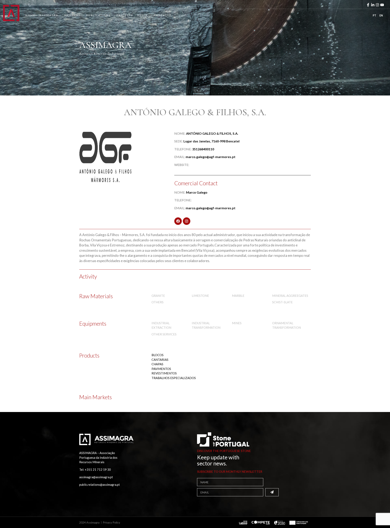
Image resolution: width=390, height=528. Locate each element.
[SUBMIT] (272, 492)
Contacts (162, 15)
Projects (125, 15)
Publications (98, 15)
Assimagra (48, 15)
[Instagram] (377, 5)
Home (30, 15)
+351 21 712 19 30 (98, 469)
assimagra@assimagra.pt (96, 477)
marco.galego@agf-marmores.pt (210, 157)
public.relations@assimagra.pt (99, 484)
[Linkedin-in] (373, 5)
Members (72, 15)
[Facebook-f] (368, 5)
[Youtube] (382, 5)
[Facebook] (178, 221)
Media (142, 15)
